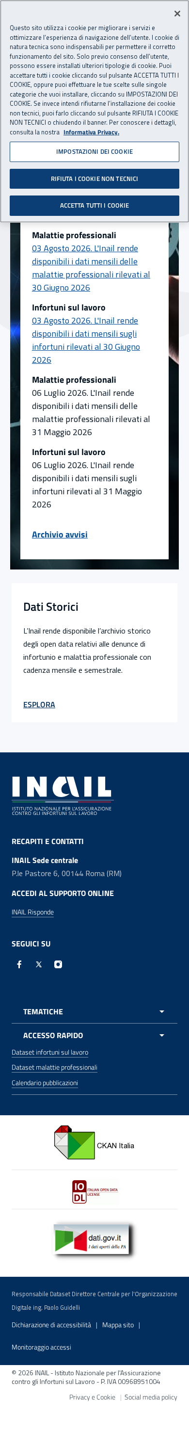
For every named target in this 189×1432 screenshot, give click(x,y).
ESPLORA (39, 704)
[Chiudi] (177, 13)
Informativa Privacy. (91, 132)
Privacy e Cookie (92, 1397)
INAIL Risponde (33, 912)
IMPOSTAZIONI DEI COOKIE (94, 151)
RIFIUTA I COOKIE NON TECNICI (95, 178)
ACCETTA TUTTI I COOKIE (94, 205)
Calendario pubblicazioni (45, 1082)
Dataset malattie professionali (54, 1067)
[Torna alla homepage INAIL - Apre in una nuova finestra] (63, 795)
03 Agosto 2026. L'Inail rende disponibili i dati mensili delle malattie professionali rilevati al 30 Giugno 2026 (91, 268)
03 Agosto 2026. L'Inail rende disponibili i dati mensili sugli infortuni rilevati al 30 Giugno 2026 (86, 340)
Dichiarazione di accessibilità (51, 1324)
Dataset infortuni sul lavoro (50, 1052)
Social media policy (151, 1397)
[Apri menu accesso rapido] (94, 1035)
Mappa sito (118, 1324)
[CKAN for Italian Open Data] (94, 1141)
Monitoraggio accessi (41, 1347)
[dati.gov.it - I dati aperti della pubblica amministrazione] (94, 1239)
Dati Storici (51, 606)
